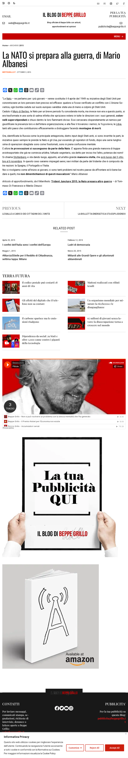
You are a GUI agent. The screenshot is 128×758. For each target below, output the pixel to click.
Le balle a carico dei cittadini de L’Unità (26, 214)
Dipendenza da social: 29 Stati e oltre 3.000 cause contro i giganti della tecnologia (41, 339)
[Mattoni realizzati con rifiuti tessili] (76, 287)
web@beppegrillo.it (19, 23)
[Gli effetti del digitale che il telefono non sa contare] (11, 305)
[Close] (126, 733)
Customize (74, 748)
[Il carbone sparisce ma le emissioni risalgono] (11, 323)
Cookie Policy (49, 753)
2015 (21, 45)
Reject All (94, 748)
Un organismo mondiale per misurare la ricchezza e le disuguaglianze (105, 304)
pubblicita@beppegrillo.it (112, 26)
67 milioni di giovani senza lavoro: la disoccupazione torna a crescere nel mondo (105, 322)
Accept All (115, 748)
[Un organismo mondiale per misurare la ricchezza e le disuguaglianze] (76, 305)
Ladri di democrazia (79, 244)
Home (5, 45)
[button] (5, 3)
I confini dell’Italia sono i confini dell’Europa (26, 244)
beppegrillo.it (9, 72)
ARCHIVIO (14, 45)
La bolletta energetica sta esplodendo (102, 214)
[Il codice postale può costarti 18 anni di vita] (11, 287)
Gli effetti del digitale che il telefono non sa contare (40, 302)
